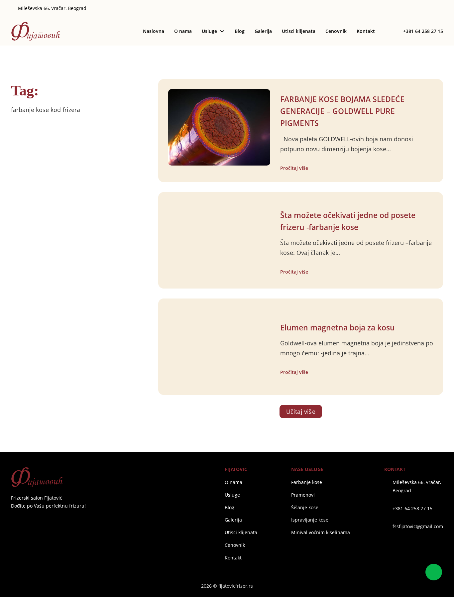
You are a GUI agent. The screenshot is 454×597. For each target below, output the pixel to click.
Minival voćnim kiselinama (320, 532)
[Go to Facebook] (13, 522)
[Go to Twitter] (411, 8)
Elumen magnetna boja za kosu (337, 327)
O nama (183, 31)
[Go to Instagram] (420, 8)
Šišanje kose (304, 507)
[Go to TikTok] (440, 8)
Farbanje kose (306, 482)
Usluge (209, 31)
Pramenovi (303, 495)
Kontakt (366, 31)
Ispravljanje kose (309, 520)
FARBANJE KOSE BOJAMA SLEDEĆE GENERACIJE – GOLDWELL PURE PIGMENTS (342, 111)
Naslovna (153, 31)
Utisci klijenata (298, 31)
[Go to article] (219, 127)
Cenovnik (336, 31)
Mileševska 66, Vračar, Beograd (417, 486)
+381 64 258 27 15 (412, 508)
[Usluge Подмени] (222, 31)
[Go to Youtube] (430, 8)
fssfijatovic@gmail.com (418, 526)
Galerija (263, 31)
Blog (240, 31)
